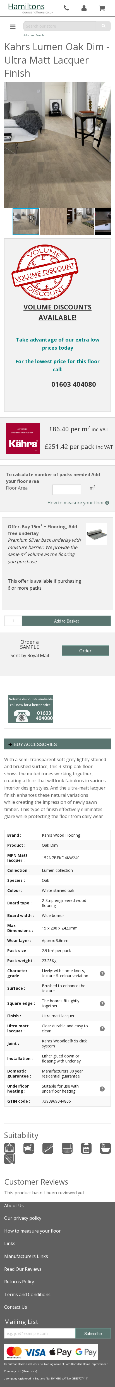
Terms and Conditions (27, 1294)
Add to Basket (66, 621)
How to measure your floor (76, 503)
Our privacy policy (22, 1218)
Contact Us (15, 1307)
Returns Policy (19, 1282)
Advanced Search (33, 35)
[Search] (103, 26)
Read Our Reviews (23, 1269)
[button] (53, 222)
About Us (14, 1205)
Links (9, 1243)
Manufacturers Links (26, 1256)
